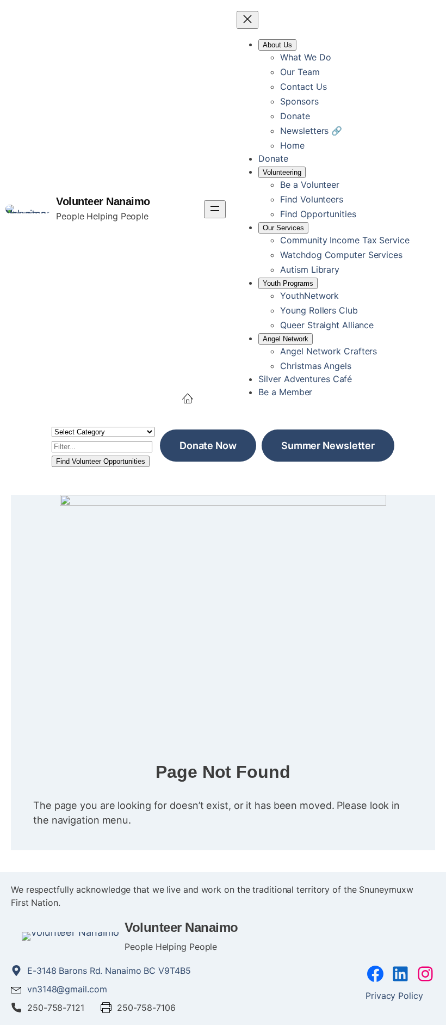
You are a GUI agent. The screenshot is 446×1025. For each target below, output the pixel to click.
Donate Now (208, 445)
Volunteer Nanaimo (103, 201)
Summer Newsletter (328, 445)
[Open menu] (215, 209)
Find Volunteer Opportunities (100, 461)
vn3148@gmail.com (67, 989)
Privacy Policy (394, 995)
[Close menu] (247, 20)
